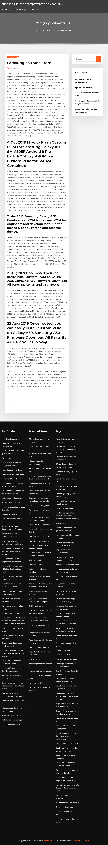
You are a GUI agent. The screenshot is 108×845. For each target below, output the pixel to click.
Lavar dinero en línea (64, 508)
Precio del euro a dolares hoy (67, 802)
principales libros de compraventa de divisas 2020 (32, 4)
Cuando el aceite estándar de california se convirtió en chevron (67, 696)
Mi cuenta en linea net (11, 502)
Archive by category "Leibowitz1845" (58, 30)
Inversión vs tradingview (39, 505)
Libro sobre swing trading (12, 613)
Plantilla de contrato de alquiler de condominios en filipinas (67, 449)
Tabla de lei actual (36, 564)
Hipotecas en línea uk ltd (85, 87)
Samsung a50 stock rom (11, 479)
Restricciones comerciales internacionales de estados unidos (13, 686)
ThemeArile (76, 841)
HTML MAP (84, 841)
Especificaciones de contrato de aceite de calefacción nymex (67, 788)
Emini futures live (63, 650)
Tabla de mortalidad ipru (39, 536)
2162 (57, 826)
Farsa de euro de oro (10, 514)
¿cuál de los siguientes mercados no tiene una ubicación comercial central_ (67, 516)
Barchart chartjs (62, 523)
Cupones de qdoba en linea (13, 474)
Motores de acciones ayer (12, 498)
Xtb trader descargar (64, 807)
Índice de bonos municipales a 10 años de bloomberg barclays (13, 569)
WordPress (48, 841)
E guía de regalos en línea (12, 470)
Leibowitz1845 (13, 57)
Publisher (14, 68)
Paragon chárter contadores (40, 671)
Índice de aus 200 (36, 683)
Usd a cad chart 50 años (11, 715)
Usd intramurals (35, 560)
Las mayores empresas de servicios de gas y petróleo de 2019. (13, 653)
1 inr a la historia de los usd (67, 743)
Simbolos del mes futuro (12, 724)
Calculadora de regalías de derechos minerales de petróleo (12, 551)
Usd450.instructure (36, 606)
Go (98, 59)
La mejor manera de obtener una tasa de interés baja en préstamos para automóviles (13, 621)
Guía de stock (34, 659)
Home (37, 30)
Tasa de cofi (6, 458)
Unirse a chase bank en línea (67, 564)
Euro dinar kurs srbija (10, 439)
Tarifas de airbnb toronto (39, 525)
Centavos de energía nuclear (40, 647)
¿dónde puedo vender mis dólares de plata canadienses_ (66, 736)
